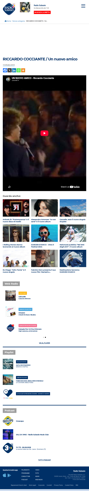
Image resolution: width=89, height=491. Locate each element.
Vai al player (44, 343)
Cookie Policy (69, 485)
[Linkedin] (14, 70)
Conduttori (25, 476)
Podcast (24, 479)
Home (9, 21)
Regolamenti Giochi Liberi (19, 485)
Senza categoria (18, 21)
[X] (10, 70)
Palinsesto (25, 470)
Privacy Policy (58, 485)
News (37, 476)
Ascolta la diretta (43, 12)
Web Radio (39, 479)
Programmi (25, 473)
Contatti (49, 485)
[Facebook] (5, 70)
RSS (77, 485)
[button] (43, 337)
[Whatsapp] (19, 70)
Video (37, 470)
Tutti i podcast (44, 460)
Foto (37, 473)
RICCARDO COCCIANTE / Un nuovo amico (40, 59)
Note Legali (32, 485)
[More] (23, 70)
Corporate (41, 485)
